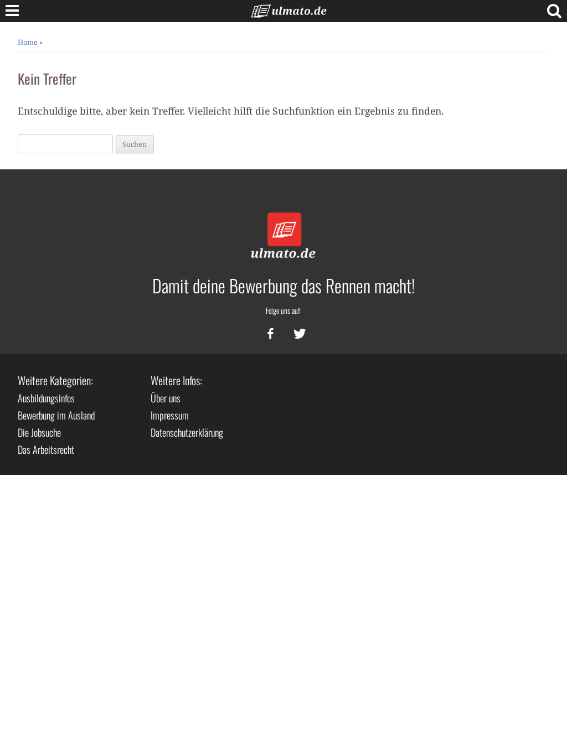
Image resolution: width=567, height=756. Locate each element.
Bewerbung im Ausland (56, 415)
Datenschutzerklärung (187, 432)
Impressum (170, 415)
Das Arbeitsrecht (46, 449)
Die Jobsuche (39, 432)
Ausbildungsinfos (46, 398)
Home (28, 42)
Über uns (166, 398)
